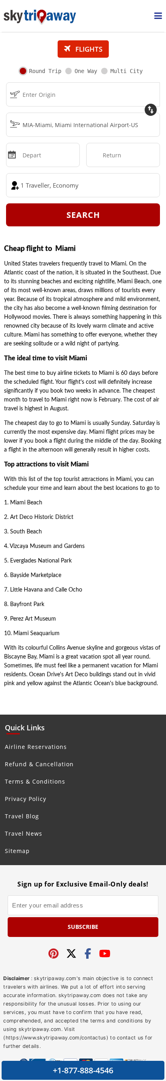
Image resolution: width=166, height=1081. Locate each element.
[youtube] (104, 954)
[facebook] (88, 954)
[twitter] (71, 954)
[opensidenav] (158, 16)
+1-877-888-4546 (83, 1070)
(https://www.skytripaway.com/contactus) (55, 1038)
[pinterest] (53, 954)
